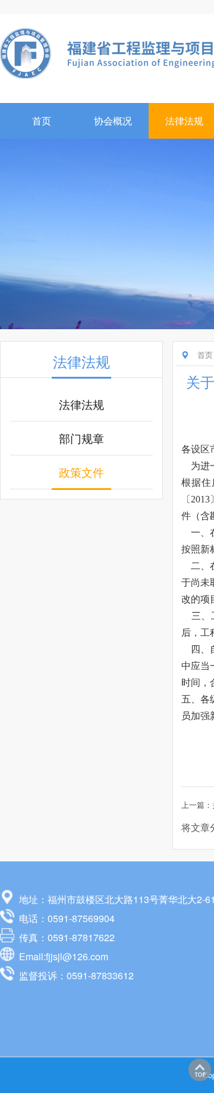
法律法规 (81, 404)
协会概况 (113, 120)
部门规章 (81, 438)
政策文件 (81, 472)
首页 (41, 120)
